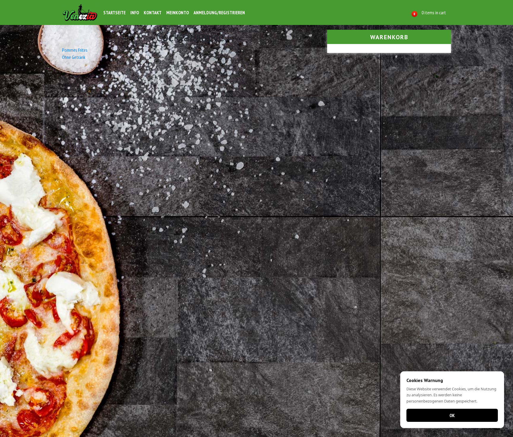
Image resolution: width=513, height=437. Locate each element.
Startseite (114, 12)
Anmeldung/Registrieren (219, 12)
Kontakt (153, 12)
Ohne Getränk (73, 57)
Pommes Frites (75, 50)
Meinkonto (177, 12)
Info (134, 12)
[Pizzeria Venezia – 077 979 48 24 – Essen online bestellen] (80, 12)
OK (452, 415)
